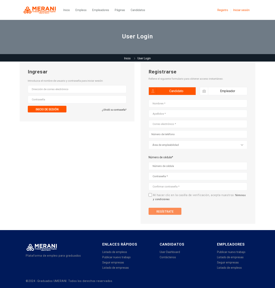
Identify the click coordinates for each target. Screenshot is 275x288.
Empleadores (100, 10)
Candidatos (138, 10)
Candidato (176, 91)
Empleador (227, 91)
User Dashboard (170, 252)
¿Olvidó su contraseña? (114, 110)
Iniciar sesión (241, 10)
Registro (222, 10)
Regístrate (165, 211)
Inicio (66, 10)
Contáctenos (168, 257)
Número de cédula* (161, 157)
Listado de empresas (115, 267)
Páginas (120, 10)
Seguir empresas (113, 262)
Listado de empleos (114, 252)
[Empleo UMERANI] (42, 10)
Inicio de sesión (47, 109)
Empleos (81, 10)
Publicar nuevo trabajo (116, 257)
